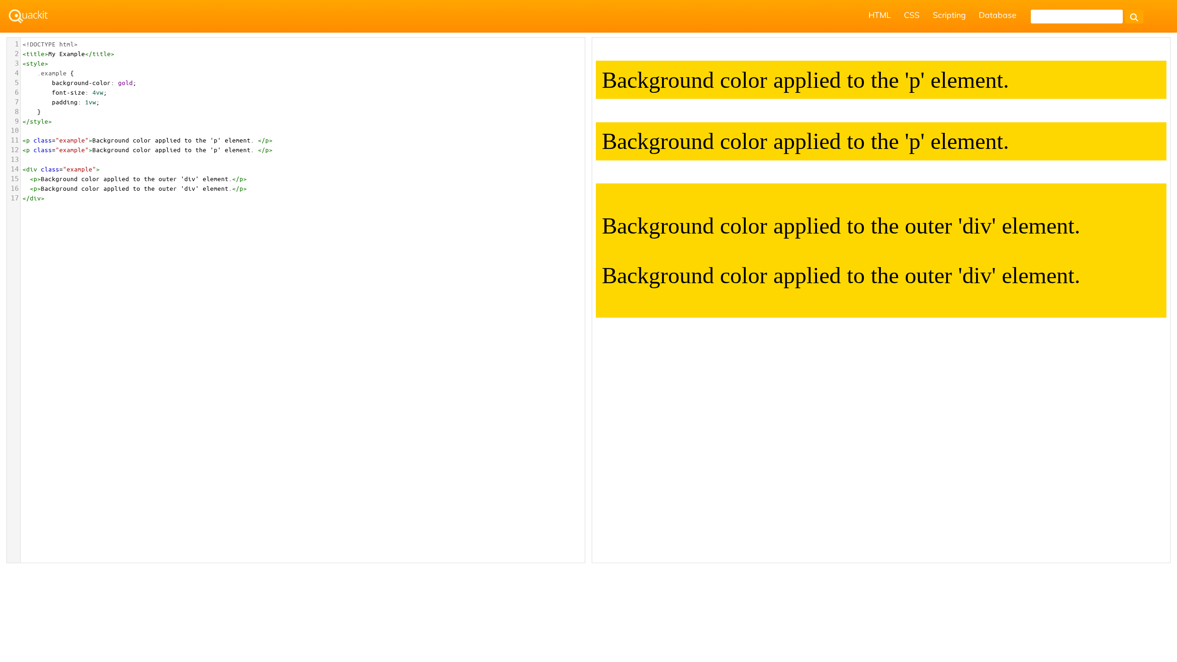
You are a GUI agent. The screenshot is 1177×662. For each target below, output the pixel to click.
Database (998, 15)
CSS (912, 15)
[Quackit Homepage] (28, 16)
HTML (879, 15)
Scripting (949, 15)
